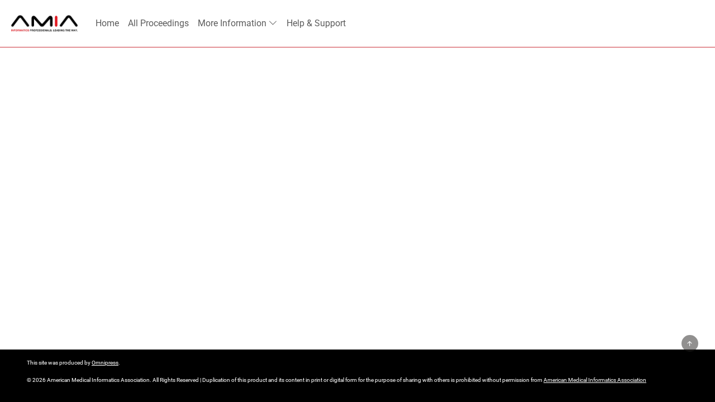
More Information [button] (232, 23)
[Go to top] (689, 343)
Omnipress (105, 363)
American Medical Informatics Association (595, 380)
